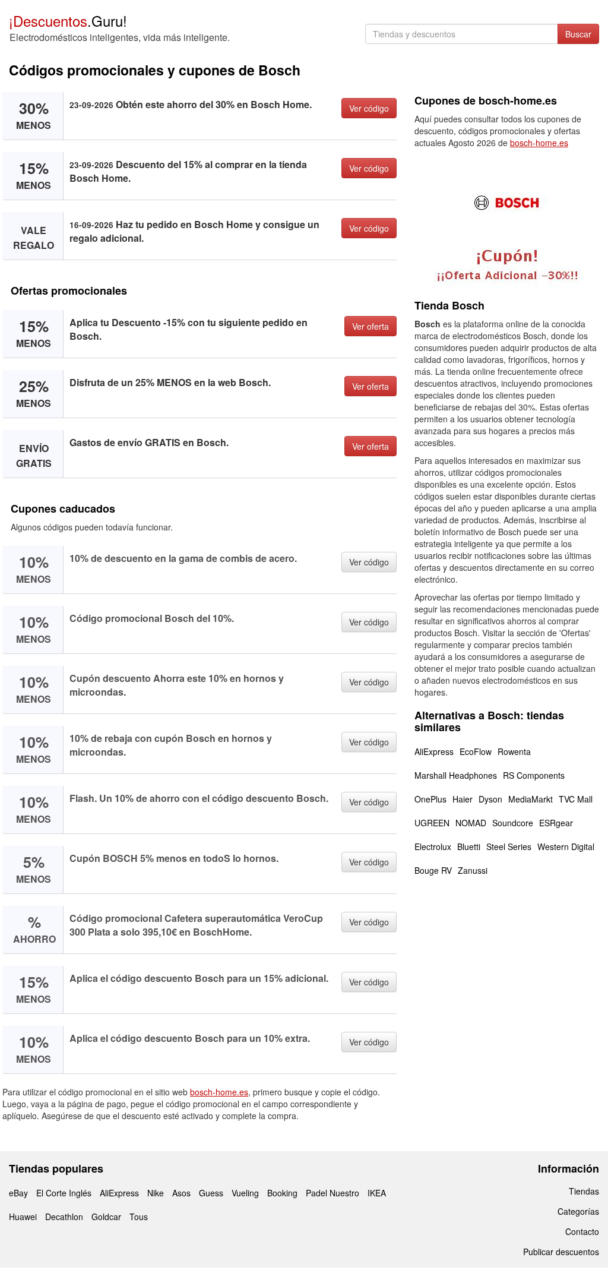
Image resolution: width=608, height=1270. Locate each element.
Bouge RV (433, 870)
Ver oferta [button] (370, 326)
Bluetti (468, 846)
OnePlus (430, 799)
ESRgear (556, 823)
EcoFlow (476, 751)
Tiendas (584, 1191)
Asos (181, 1193)
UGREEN (431, 823)
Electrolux (432, 846)
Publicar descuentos (561, 1252)
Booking (282, 1193)
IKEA (377, 1193)
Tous (138, 1216)
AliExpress (434, 751)
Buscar (578, 34)
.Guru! (68, 20)
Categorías (578, 1211)
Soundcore (512, 823)
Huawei (23, 1216)
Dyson (490, 799)
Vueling (245, 1193)
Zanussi (472, 870)
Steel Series (508, 846)
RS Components (534, 775)
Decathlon (64, 1216)
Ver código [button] (369, 108)
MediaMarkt (530, 799)
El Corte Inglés (63, 1193)
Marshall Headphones (455, 775)
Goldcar (106, 1216)
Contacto (582, 1231)
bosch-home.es (219, 1092)
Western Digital (565, 846)
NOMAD (470, 823)
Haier (462, 799)
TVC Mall (576, 799)
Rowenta (514, 751)
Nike (155, 1193)
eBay (18, 1193)
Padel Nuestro (332, 1193)
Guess (211, 1193)
